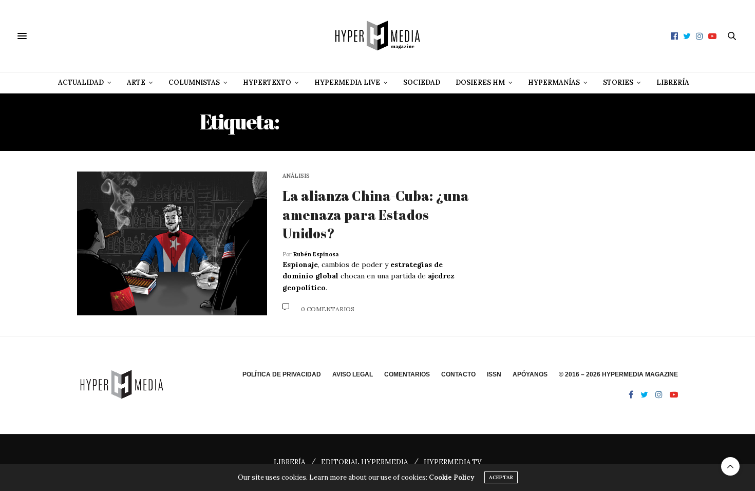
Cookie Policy (451, 477)
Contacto (458, 374)
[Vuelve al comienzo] (730, 466)
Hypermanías (554, 82)
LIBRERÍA (289, 462)
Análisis (296, 176)
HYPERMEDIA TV (452, 462)
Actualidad (81, 82)
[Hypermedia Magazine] (377, 35)
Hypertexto (267, 82)
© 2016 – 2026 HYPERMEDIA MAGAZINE (618, 374)
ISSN (494, 374)
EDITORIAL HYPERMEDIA (364, 462)
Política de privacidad (281, 374)
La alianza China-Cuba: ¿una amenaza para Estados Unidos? (375, 214)
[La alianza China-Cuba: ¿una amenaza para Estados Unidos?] (172, 243)
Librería (672, 82)
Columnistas (194, 82)
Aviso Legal (352, 374)
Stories (618, 82)
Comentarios (407, 374)
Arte (136, 82)
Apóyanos (530, 374)
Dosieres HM (480, 82)
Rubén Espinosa (315, 254)
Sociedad (421, 82)
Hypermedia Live (347, 82)
